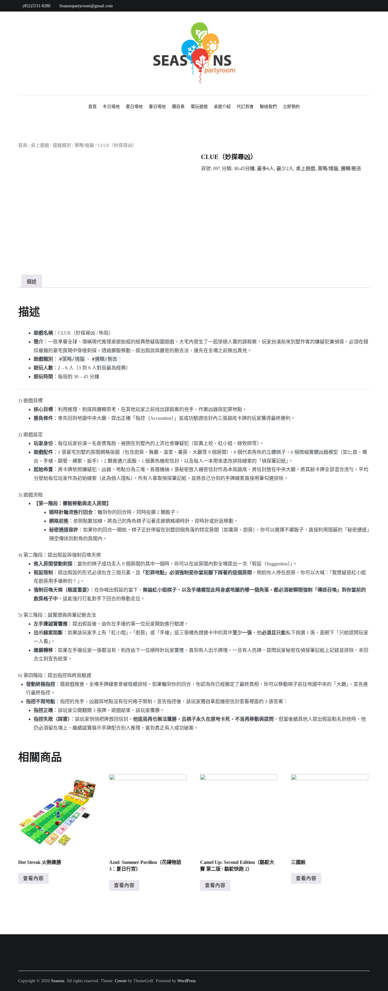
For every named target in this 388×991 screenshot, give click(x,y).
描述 (31, 281)
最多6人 (265, 168)
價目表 (178, 106)
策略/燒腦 (84, 145)
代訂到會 (245, 106)
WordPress (186, 981)
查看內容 (33, 878)
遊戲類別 (62, 145)
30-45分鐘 (244, 168)
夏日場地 (134, 106)
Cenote (121, 981)
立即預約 (291, 106)
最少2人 (284, 168)
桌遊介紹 (222, 106)
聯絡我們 (268, 106)
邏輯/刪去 (351, 168)
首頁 (92, 106)
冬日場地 (111, 106)
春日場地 (157, 106)
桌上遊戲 (40, 145)
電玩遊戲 (199, 106)
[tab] (32, 281)
